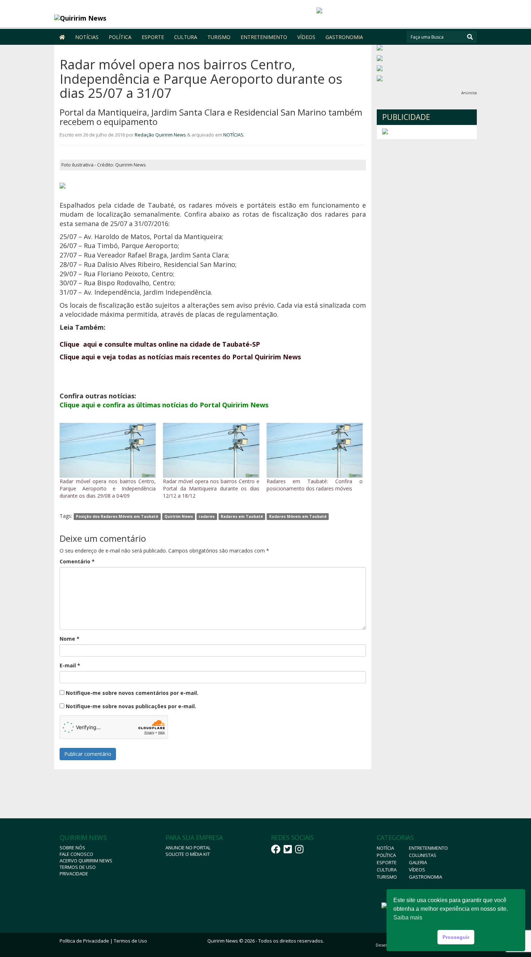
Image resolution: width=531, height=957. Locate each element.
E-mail (70, 665)
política (386, 855)
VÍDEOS (306, 37)
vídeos (417, 869)
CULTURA (185, 37)
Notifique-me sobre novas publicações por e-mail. (131, 706)
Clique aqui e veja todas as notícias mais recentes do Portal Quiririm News (180, 356)
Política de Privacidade (84, 940)
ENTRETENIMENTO (264, 37)
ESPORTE (153, 37)
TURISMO (218, 37)
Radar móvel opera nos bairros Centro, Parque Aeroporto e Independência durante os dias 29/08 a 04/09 (108, 488)
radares (207, 516)
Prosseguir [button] (455, 937)
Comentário (77, 561)
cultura (387, 869)
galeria (418, 862)
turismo (387, 877)
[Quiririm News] (107, 18)
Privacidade (74, 873)
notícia (385, 848)
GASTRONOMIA (344, 37)
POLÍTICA (120, 37)
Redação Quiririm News (160, 134)
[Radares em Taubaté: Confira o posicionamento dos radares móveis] (315, 450)
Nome (69, 638)
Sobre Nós (72, 847)
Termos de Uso (78, 867)
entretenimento (428, 848)
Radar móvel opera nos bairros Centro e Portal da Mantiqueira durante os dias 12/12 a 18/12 (211, 488)
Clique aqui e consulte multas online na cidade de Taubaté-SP (160, 344)
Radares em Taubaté (242, 516)
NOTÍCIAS (87, 37)
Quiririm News (178, 516)
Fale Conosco (76, 854)
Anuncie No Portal (188, 847)
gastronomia (425, 877)
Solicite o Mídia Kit (187, 854)
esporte (387, 862)
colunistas (422, 855)
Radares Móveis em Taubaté (298, 516)
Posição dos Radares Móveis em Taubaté (117, 516)
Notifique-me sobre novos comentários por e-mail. (132, 692)
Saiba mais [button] (407, 917)
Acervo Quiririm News (86, 860)
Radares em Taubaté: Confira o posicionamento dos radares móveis (315, 485)
